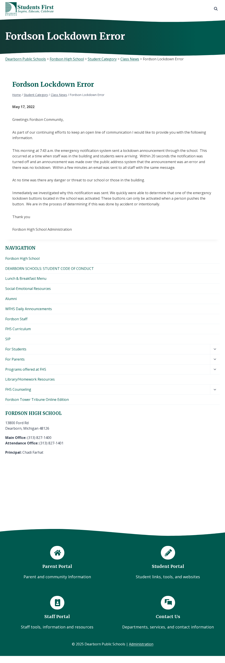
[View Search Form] (216, 9)
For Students (15, 349)
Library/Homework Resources (30, 379)
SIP (8, 339)
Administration (141, 644)
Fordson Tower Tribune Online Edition (37, 399)
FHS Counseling (18, 389)
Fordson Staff (16, 319)
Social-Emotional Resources (28, 288)
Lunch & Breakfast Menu (25, 278)
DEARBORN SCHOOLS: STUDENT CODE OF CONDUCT (49, 268)
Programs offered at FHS (25, 369)
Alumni (11, 298)
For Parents (15, 359)
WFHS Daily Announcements (28, 308)
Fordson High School (22, 258)
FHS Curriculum (18, 328)
